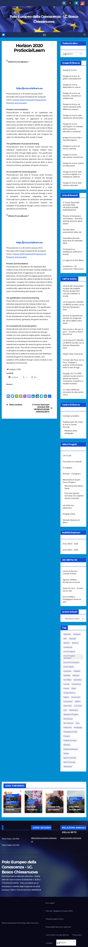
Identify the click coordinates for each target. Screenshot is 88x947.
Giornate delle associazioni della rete (54, 809)
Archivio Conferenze (10, 795)
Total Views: (7, 839)
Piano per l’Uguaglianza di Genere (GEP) (59, 911)
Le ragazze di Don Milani (73, 260)
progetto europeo (70, 740)
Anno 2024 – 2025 (70, 550)
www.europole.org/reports (70, 838)
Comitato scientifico (71, 416)
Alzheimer (67, 634)
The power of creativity (72, 462)
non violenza (68, 723)
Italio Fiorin (68, 706)
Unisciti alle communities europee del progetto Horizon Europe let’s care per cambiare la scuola (73, 291)
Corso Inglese (69, 667)
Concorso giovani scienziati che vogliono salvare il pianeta (74, 495)
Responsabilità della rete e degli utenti (58, 927)
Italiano (69, 54)
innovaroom (76, 697)
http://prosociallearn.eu (29, 88)
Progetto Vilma (69, 514)
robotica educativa (71, 749)
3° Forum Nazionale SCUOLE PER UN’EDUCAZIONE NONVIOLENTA (40, 408)
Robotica (67, 745)
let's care (78, 706)
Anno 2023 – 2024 (70, 544)
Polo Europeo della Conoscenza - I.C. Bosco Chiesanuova (20, 867)
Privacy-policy (77, 935)
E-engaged (67, 468)
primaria (67, 736)
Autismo (66, 643)
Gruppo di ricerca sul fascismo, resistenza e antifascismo (72, 95)
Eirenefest (77, 680)
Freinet (66, 688)
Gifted (73, 688)
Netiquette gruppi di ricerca (54, 919)
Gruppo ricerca (69, 693)
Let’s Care (67, 456)
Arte (65, 638)
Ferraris (66, 684)
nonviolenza (68, 719)
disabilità (67, 675)
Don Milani (67, 680)
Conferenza (68, 647)
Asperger (72, 638)
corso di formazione (71, 662)
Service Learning (70, 758)
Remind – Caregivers (72, 474)
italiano (77, 701)
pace (78, 723)
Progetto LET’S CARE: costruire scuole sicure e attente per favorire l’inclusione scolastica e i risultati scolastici (73, 379)
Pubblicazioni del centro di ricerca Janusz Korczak (73, 424)
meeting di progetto (71, 714)
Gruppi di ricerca (70, 70)
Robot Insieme (15, 404)
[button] (84, 35)
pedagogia (78, 727)
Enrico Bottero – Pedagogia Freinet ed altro (72, 599)
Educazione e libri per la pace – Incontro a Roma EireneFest (73, 331)
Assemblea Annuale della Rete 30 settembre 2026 (73, 240)
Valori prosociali (69, 762)
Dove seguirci (50, 903)
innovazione (68, 701)
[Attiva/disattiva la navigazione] (44, 35)
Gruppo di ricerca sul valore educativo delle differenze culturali (72, 106)
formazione (76, 684)
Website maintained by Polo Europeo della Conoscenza (20, 923)
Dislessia (76, 675)
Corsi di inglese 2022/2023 (69, 657)
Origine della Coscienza (73, 354)
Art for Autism (32, 800)
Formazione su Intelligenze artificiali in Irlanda (72, 251)
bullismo (75, 643)
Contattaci (49, 943)
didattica (77, 671)
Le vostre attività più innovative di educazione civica (73, 392)
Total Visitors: (7, 845)
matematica (73, 710)
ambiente (76, 634)
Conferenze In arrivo (11, 802)
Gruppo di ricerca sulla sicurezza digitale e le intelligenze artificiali (72, 174)
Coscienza (67, 671)
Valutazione (68, 766)
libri (65, 710)
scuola (66, 753)
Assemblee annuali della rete (74, 799)
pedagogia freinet (70, 732)
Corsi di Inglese (69, 651)
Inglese (66, 697)
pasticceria (68, 727)
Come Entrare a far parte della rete (57, 935)
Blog (8, 799)
